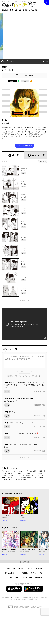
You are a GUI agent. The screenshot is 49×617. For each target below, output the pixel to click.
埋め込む (26, 81)
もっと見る (23, 300)
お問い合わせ (38, 568)
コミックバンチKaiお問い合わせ (31, 577)
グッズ (30, 568)
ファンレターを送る (24, 146)
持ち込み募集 (9, 573)
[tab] (13, 155)
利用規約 (25, 573)
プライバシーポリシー (36, 573)
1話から (43, 161)
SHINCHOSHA (13, 597)
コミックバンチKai (13, 577)
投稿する (24, 372)
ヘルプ (18, 573)
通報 (43, 392)
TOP (8, 568)
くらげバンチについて (18, 568)
